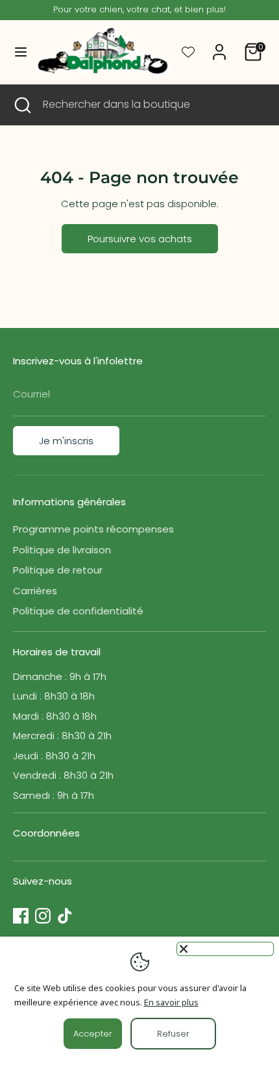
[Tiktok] (65, 916)
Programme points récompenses (93, 529)
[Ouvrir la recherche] (21, 104)
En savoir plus (171, 1002)
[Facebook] (21, 916)
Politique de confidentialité (78, 611)
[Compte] (219, 46)
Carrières (35, 591)
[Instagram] (43, 916)
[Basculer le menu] (16, 52)
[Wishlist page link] (188, 51)
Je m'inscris (66, 440)
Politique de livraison (62, 550)
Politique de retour (58, 570)
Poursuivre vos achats (140, 239)
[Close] (225, 948)
